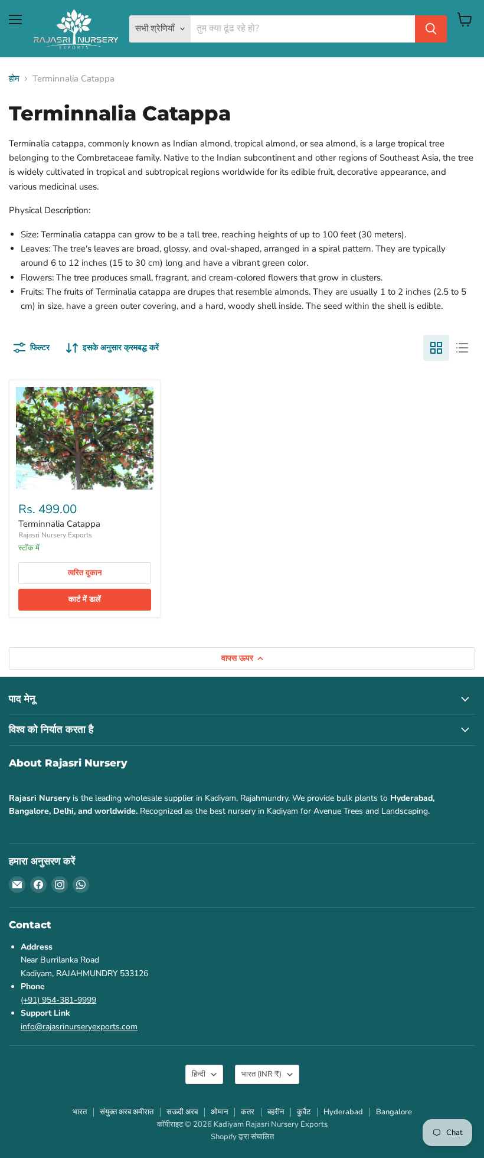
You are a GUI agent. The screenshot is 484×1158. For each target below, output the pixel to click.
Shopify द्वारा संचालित (242, 1136)
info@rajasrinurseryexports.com (79, 1026)
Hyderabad (343, 1112)
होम (14, 79)
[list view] (462, 348)
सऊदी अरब (182, 1112)
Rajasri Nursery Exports (55, 535)
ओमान (219, 1112)
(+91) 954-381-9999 (58, 1000)
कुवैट (303, 1112)
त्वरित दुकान (85, 572)
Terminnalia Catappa (59, 524)
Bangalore (394, 1112)
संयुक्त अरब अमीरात (126, 1112)
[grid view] (436, 348)
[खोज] (431, 29)
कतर (247, 1112)
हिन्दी (198, 1074)
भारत (261, 1074)
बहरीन (275, 1112)
